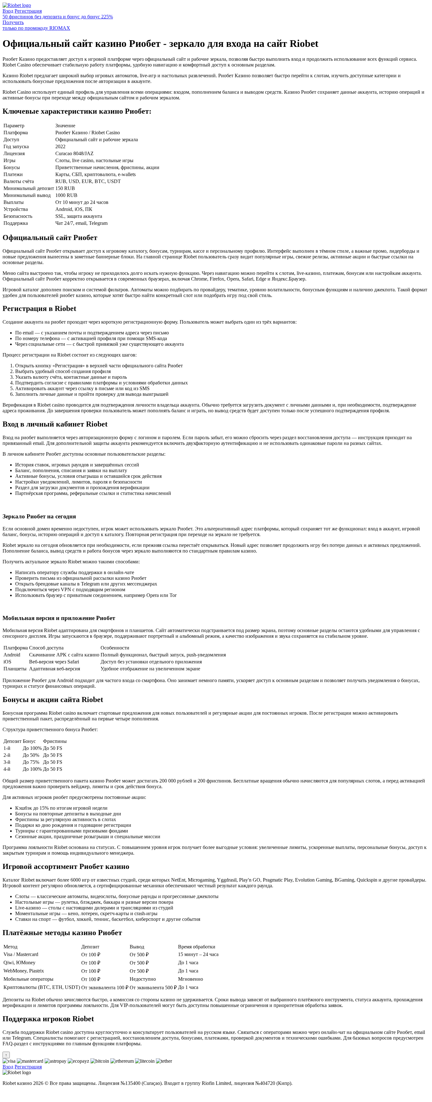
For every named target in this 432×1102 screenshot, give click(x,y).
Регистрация (28, 11)
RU (6, 1094)
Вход (8, 11)
